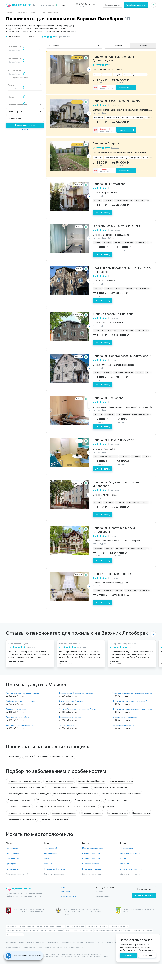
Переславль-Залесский (131, 853)
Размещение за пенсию (70, 717)
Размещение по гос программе (22, 819)
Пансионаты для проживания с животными (132, 709)
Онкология (151, 200)
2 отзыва (114, 318)
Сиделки (127, 75)
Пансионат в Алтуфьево (109, 184)
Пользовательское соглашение (31, 942)
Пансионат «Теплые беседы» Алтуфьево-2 (122, 356)
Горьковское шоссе (91, 853)
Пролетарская (12, 869)
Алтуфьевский (50, 848)
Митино (47, 858)
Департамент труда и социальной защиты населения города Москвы (29, 910)
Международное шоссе (93, 848)
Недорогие (98, 158)
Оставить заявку (102, 212)
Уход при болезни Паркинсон (19, 725)
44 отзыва (115, 490)
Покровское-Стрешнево (55, 869)
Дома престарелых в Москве (51, 931)
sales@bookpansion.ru (104, 896)
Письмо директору (115, 942)
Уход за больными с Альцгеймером (53, 800)
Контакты (65, 892)
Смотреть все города (130, 874)
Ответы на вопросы (69, 896)
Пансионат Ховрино (106, 143)
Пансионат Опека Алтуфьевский (115, 440)
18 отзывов (115, 148)
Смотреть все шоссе (91, 874)
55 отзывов (115, 230)
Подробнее (147, 955)
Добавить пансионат (143, 895)
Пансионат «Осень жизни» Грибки (117, 101)
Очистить (25, 129)
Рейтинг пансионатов (15, 935)
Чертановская (12, 848)
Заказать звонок (112, 5)
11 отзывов (115, 578)
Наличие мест (125, 87)
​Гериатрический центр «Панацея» (116, 226)
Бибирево (56, 756)
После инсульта (131, 590)
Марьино (48, 863)
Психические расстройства (132, 117)
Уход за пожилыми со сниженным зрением (132, 693)
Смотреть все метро (15, 874)
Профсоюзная (12, 853)
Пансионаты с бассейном (17, 717)
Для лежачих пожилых (123, 200)
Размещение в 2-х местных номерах (76, 693)
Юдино (123, 858)
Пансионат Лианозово (108, 398)
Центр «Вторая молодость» (112, 573)
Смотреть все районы (54, 874)
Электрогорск (126, 848)
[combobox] (74, 46)
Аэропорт (69, 756)
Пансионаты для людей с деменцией (129, 701)
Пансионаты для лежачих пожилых (22, 693)
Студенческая (12, 858)
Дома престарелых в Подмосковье (78, 931)
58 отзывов (115, 444)
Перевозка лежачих (141, 813)
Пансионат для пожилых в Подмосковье (22, 931)
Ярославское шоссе (91, 869)
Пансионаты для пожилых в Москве (108, 931)
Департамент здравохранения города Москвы (139, 910)
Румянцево (11, 863)
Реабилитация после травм (87, 800)
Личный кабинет (144, 889)
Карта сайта (11, 942)
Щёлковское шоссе (91, 858)
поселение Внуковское (131, 869)
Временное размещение (114, 288)
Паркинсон (107, 75)
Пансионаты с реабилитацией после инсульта (74, 793)
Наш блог (101, 942)
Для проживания (139, 75)
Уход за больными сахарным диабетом (77, 709)
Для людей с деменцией (123, 242)
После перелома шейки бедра (116, 158)
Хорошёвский (50, 853)
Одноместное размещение (124, 717)
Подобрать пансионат (136, 5)
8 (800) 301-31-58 (85, 3)
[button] (89, 69)
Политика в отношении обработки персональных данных (70, 942)
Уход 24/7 (117, 75)
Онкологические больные (71, 701)
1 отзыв (113, 65)
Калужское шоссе (90, 863)
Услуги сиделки (66, 725)
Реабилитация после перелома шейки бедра (28, 793)
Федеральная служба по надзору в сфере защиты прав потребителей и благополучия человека (82, 911)
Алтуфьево (42, 756)
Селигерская (13, 756)
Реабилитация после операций (20, 701)
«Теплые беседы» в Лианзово (113, 314)
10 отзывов (115, 105)
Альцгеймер (98, 117)
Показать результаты (25, 125)
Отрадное (28, 756)
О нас (63, 887)
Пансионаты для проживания (54, 819)
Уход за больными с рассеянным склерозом (120, 793)
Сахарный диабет (146, 590)
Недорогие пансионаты (123, 725)
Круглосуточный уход (117, 813)
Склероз (97, 75)
